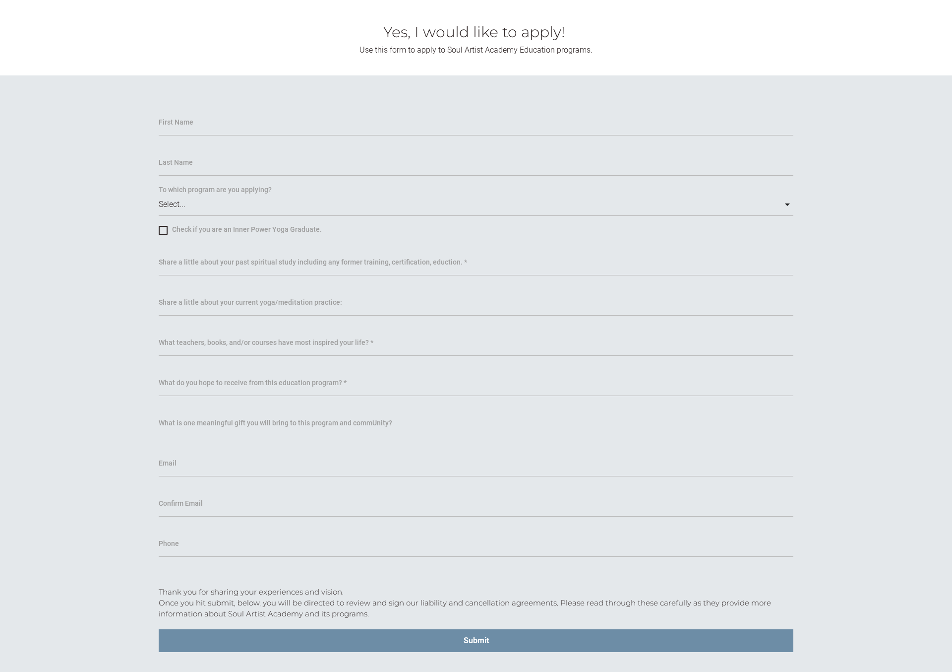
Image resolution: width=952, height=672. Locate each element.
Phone (169, 543)
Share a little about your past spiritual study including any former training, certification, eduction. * (313, 262)
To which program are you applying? (215, 189)
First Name (176, 122)
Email (168, 463)
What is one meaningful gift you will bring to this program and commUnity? (275, 422)
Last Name (176, 162)
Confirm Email (181, 503)
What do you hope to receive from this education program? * (253, 382)
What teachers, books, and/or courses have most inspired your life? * (266, 342)
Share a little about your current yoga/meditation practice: (250, 302)
